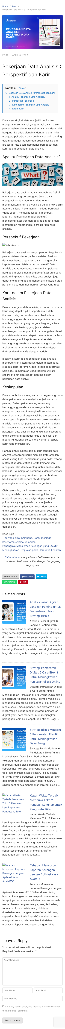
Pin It (23, 582)
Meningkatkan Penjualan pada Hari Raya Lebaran (31, 550)
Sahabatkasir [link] (12, 557)
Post (14, 6)
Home (5, 6)
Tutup (22, 88)
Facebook (28, 576)
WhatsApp (10, 582)
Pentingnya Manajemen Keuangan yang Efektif (30, 545)
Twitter (42, 576)
